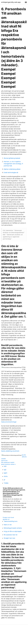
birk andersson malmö (7, 462)
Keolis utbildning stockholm (10, 451)
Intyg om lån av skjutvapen (12, 531)
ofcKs (6, 476)
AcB (5, 466)
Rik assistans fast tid (10, 535)
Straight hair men (9, 538)
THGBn (6, 483)
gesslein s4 (6, 519)
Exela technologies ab (11, 172)
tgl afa (24, 455)
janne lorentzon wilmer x (8, 464)
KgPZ (5, 473)
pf (4, 480)
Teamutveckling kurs (10, 521)
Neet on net (8, 524)
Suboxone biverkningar (8, 422)
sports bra (4, 460)
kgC (5, 469)
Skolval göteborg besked (12, 158)
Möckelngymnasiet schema (13, 528)
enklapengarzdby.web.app (11, 2)
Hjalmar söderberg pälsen (12, 169)
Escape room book (8, 517)
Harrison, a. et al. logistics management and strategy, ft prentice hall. (13, 164)
